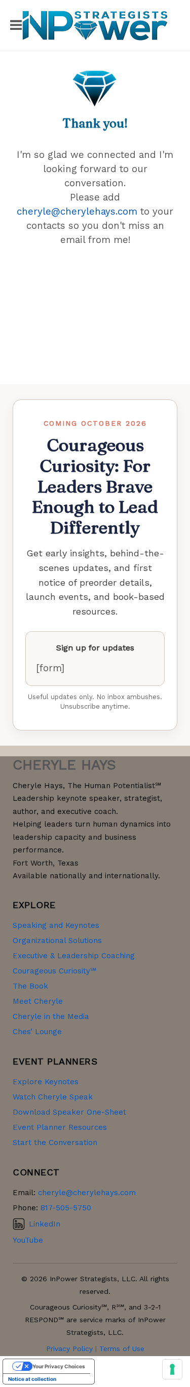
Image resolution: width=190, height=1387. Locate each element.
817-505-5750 (66, 1207)
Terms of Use (121, 1348)
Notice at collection (32, 1379)
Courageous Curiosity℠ (54, 970)
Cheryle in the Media (51, 1016)
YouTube (28, 1240)
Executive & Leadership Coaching (74, 955)
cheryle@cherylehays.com (77, 211)
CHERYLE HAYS (64, 764)
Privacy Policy (69, 1348)
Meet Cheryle (38, 1001)
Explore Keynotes (46, 1081)
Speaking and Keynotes (56, 925)
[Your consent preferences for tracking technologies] (172, 1369)
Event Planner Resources (60, 1127)
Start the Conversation (55, 1142)
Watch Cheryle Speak (53, 1097)
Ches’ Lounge (37, 1031)
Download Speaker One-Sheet (69, 1112)
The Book (30, 986)
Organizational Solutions (57, 940)
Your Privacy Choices (58, 1366)
